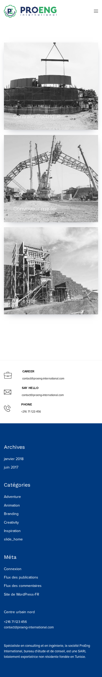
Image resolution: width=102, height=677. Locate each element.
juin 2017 (11, 467)
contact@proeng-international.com (29, 627)
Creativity (11, 522)
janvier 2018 (14, 459)
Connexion (12, 569)
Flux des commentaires (23, 586)
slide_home (13, 539)
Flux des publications (21, 577)
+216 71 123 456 (15, 622)
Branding (11, 514)
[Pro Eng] (30, 11)
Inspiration (12, 531)
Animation (12, 505)
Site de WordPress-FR (21, 594)
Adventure (12, 496)
